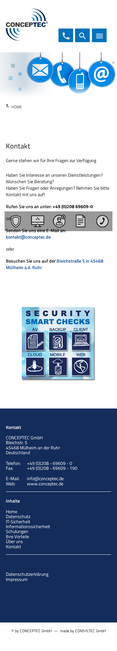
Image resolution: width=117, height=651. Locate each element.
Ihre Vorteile (17, 536)
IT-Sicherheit (18, 521)
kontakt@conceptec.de (28, 236)
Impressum (17, 579)
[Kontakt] (101, 221)
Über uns (14, 541)
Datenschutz (18, 516)
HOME (16, 107)
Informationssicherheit (28, 526)
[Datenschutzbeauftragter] (58, 221)
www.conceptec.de (45, 483)
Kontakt (13, 546)
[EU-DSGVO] (36, 221)
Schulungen (17, 531)
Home (11, 511)
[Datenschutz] (15, 221)
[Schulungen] (80, 221)
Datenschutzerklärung (27, 574)
